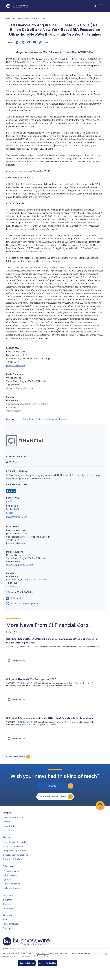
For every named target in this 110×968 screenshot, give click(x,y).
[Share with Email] (34, 42)
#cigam (9, 513)
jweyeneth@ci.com (15, 365)
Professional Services (46, 419)
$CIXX (9, 501)
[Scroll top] (100, 805)
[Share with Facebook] (29, 42)
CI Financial (15, 598)
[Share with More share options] (46, 42)
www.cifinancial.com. (55, 261)
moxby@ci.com (13, 411)
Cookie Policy (43, 956)
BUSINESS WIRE (59, 59)
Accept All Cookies (47, 963)
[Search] (95, 6)
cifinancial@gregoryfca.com (19, 388)
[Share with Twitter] (23, 42)
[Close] (106, 954)
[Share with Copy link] (40, 42)
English (11, 491)
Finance (63, 419)
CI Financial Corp (78, 59)
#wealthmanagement (16, 517)
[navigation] (101, 6)
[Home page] (17, 6)
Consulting (28, 419)
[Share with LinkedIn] (17, 42)
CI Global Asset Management (24, 603)
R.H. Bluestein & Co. (32, 62)
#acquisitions (12, 509)
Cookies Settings (27, 963)
